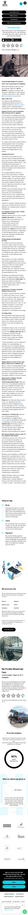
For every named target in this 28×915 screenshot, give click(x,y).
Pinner (16, 604)
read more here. (9, 910)
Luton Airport (20, 894)
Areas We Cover (8, 629)
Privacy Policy (16, 901)
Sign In (14, 882)
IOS (10, 420)
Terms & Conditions (6, 901)
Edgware (16, 601)
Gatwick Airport (19, 896)
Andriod (4, 420)
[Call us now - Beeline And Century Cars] (21, 3)
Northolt (16, 608)
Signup (14, 886)
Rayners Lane (5, 604)
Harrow (4, 601)
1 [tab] (10, 812)
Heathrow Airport (19, 105)
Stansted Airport (9, 896)
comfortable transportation (12, 96)
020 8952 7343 (16, 406)
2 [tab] (12, 812)
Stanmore (4, 608)
